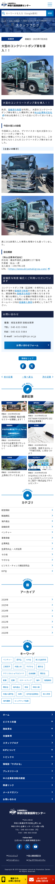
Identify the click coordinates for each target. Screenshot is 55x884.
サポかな (5, 559)
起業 (13, 680)
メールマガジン (10, 792)
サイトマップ (13, 855)
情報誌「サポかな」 (13, 763)
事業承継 (5, 537)
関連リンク (8, 785)
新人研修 (46, 694)
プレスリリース (10, 771)
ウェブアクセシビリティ (37, 860)
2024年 (4, 610)
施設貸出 (7, 728)
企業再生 (5, 543)
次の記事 (46, 376)
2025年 (4, 605)
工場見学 (6, 666)
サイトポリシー (13, 860)
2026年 (4, 599)
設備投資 (5, 526)
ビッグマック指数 (22, 701)
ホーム (6, 714)
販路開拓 (5, 515)
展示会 (40, 666)
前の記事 (8, 376)
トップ (3, 21)
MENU (50, 4)
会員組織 (32, 673)
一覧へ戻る (27, 376)
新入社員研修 (41, 659)
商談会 (43, 673)
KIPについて (9, 749)
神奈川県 (36, 687)
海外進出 (5, 521)
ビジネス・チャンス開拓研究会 (15, 565)
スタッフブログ (14, 21)
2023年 (4, 616)
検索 (50, 13)
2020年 (4, 632)
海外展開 (6, 701)
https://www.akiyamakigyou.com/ (27, 268)
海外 (38, 680)
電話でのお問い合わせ (14, 879)
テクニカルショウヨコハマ (13, 673)
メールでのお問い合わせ (42, 879)
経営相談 (5, 510)
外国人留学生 (8, 694)
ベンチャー (6, 532)
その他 (4, 554)
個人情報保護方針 (34, 855)
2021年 (4, 627)
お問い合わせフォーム (27, 345)
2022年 (4, 621)
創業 (5, 680)
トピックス (8, 756)
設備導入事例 (25, 302)
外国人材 (18, 666)
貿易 (26, 687)
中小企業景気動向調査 (14, 778)
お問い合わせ (9, 799)
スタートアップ (25, 680)
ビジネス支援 (9, 721)
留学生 (19, 659)
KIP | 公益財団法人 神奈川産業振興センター (16, 4)
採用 (20, 694)
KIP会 (4, 570)
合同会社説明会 (32, 694)
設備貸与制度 (14, 109)
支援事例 (7, 735)
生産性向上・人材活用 (11, 548)
